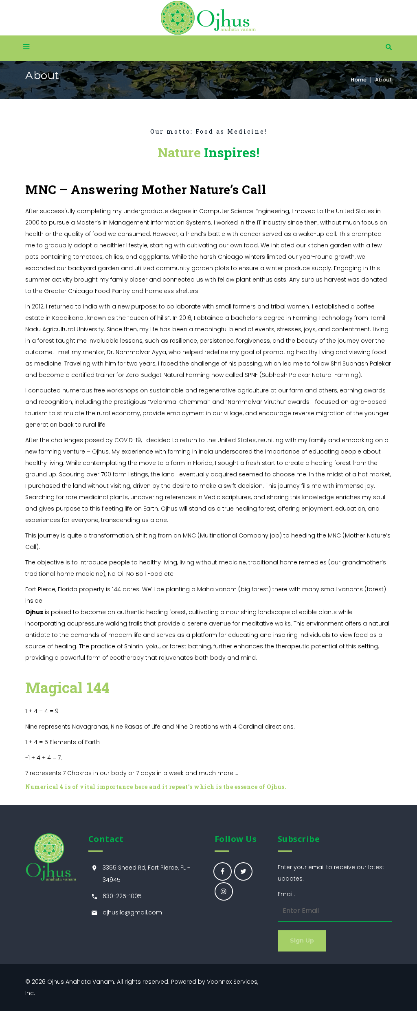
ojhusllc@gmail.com (132, 912)
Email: (286, 894)
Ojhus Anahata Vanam (80, 982)
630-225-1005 (122, 896)
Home (359, 80)
